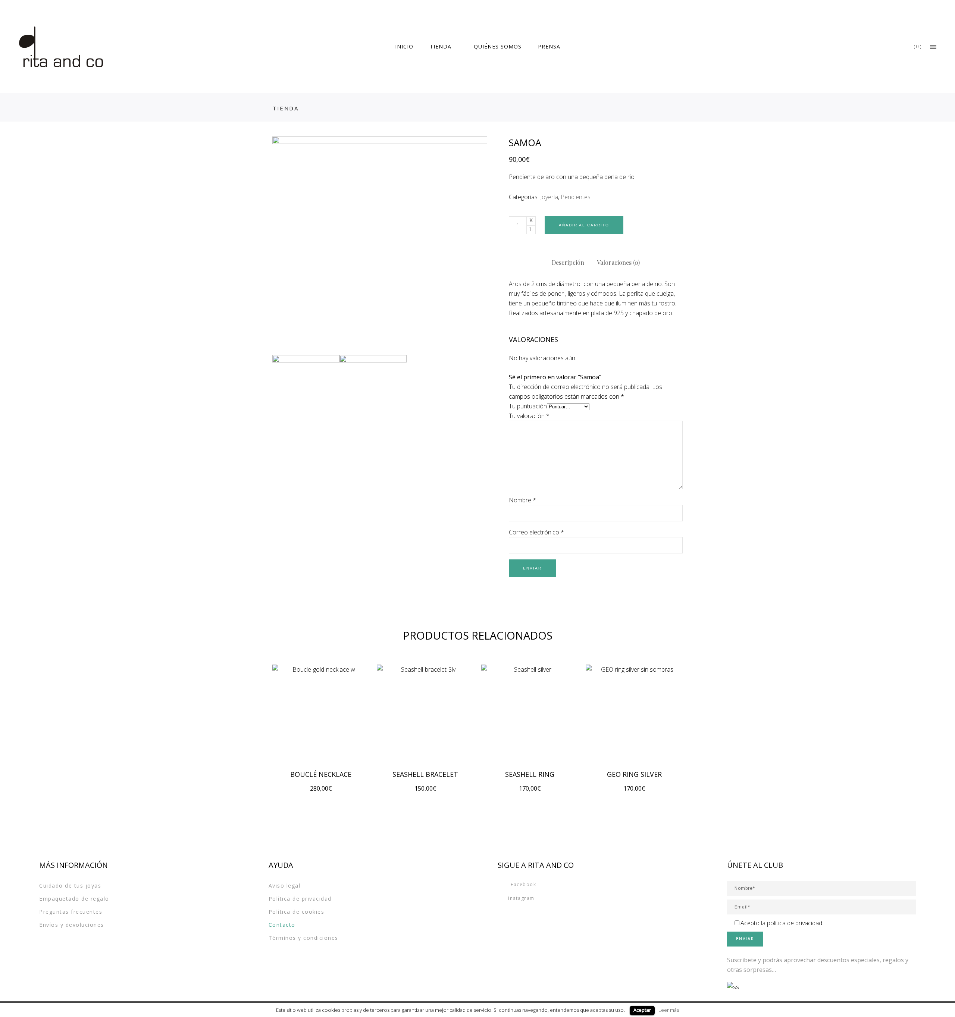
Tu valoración (529, 416)
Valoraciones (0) (618, 262)
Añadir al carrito (584, 225)
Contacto (282, 924)
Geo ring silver (634, 774)
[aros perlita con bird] (379, 243)
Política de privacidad (300, 898)
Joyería (549, 197)
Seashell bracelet (425, 774)
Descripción (568, 262)
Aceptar (642, 1010)
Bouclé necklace (320, 774)
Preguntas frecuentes (70, 911)
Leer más (668, 1010)
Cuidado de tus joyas (70, 885)
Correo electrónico (536, 532)
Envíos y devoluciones (71, 924)
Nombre (522, 500)
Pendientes (576, 197)
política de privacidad (794, 923)
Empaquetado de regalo (74, 898)
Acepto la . (781, 923)
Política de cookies (297, 911)
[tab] (568, 262)
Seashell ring (529, 774)
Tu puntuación (528, 406)
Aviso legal (285, 885)
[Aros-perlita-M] (373, 388)
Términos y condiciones (303, 937)
